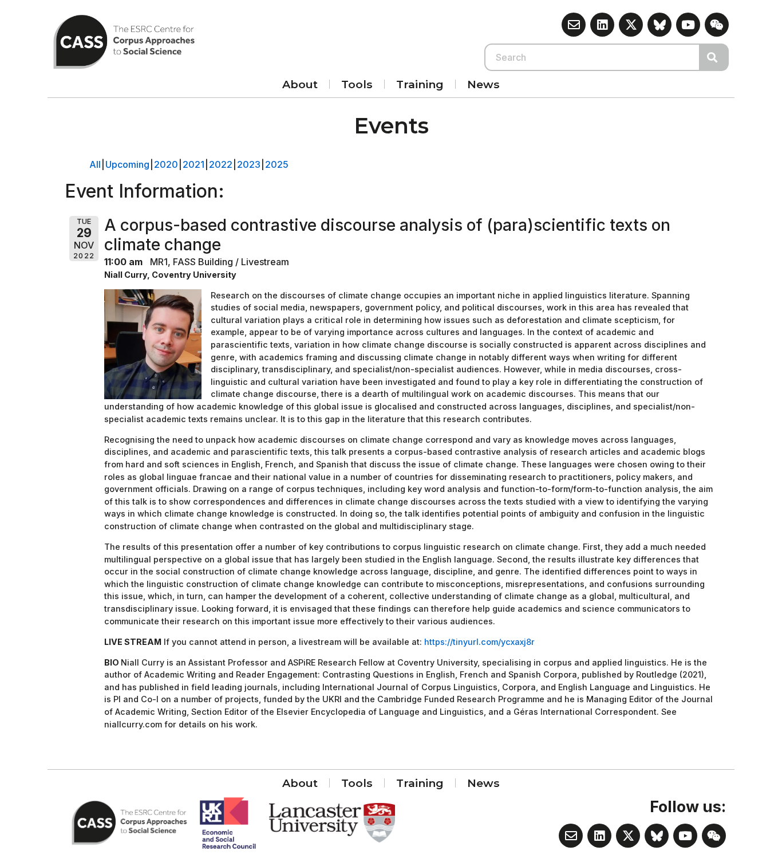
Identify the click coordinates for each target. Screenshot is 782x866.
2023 (248, 164)
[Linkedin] (602, 25)
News (483, 84)
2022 (220, 164)
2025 (277, 164)
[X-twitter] (631, 25)
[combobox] (592, 57)
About (300, 84)
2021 (193, 164)
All (95, 164)
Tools (357, 84)
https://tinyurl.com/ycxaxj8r (479, 642)
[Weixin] (717, 25)
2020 (166, 164)
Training (420, 84)
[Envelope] (574, 25)
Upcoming (127, 164)
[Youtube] (688, 25)
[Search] (714, 57)
